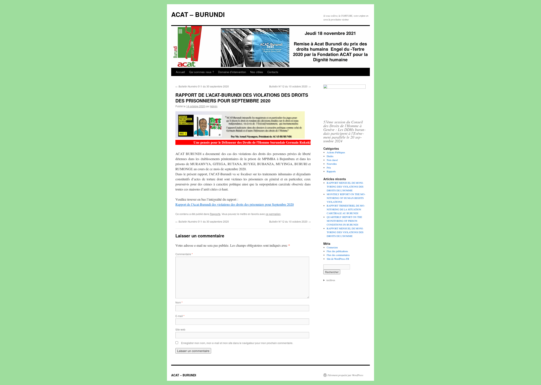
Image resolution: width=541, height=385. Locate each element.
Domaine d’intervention (232, 72)
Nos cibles (256, 72)
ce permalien (273, 214)
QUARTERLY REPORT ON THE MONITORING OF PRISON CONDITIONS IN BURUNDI (344, 220)
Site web (180, 329)
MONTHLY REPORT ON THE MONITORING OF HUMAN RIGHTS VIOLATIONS (346, 197)
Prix (329, 167)
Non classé (332, 160)
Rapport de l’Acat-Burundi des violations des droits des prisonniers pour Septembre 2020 (234, 204)
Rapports (215, 214)
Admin (213, 106)
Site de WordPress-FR (338, 258)
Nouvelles (332, 163)
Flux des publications (337, 251)
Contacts (272, 72)
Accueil (180, 72)
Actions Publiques (336, 152)
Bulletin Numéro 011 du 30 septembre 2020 (202, 86)
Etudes (330, 156)
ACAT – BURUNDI (198, 14)
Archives (330, 280)
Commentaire (184, 254)
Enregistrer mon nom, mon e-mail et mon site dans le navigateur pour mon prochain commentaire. (237, 343)
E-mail (179, 316)
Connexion (332, 247)
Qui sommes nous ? (201, 72)
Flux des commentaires (338, 255)
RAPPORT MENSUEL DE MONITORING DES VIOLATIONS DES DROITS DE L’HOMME (345, 186)
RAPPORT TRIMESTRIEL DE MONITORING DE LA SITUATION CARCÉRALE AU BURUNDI (346, 209)
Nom (179, 302)
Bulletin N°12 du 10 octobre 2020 (290, 86)
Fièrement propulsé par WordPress (345, 375)
